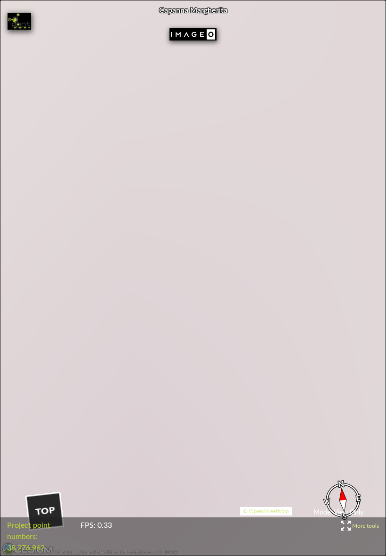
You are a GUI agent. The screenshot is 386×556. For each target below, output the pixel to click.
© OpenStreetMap (266, 511)
